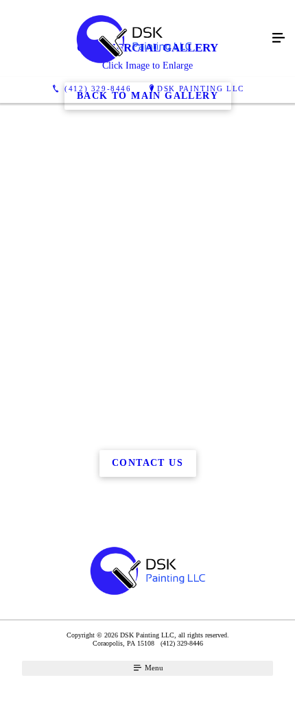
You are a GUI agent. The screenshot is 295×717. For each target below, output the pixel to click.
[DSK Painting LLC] (133, 38)
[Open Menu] (278, 38)
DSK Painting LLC (200, 88)
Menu (153, 667)
